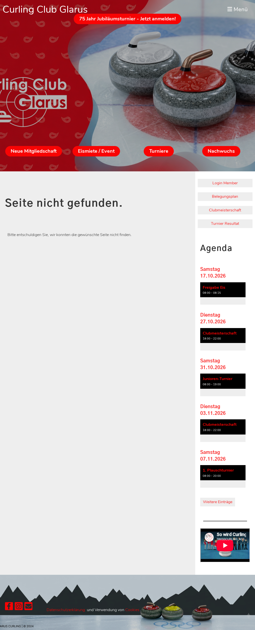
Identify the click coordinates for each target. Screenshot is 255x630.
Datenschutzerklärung (66, 610)
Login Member (225, 183)
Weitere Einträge (217, 502)
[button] (223, 293)
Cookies (132, 610)
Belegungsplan (225, 196)
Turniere (158, 151)
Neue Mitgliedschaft (34, 151)
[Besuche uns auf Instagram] (19, 607)
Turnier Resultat (225, 223)
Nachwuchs (221, 151)
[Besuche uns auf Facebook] (9, 607)
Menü (240, 9)
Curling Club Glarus (45, 9)
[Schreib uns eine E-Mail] (28, 607)
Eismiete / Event (96, 151)
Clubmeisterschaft (225, 210)
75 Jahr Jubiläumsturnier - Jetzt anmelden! (127, 18)
